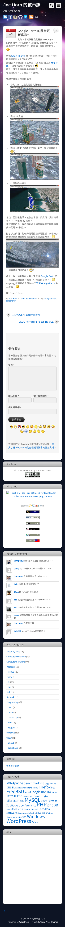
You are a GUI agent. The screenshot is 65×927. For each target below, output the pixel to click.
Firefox (45, 786)
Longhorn (45, 796)
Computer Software (28, 298)
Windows (10, 732)
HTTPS (10, 796)
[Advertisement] (32, 869)
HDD (43, 792)
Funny (9, 676)
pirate (9, 809)
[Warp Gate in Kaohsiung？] (32, 266)
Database (10, 666)
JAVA (10, 712)
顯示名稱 (13, 396)
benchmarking (34, 783)
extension (30, 787)
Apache (17, 783)
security (35, 809)
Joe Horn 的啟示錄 (31, 918)
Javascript (13, 717)
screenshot (11, 300)
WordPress (13, 747)
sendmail (45, 809)
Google (35, 791)
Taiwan (50, 813)
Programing (12, 702)
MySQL (32, 799)
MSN (22, 801)
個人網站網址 (15, 407)
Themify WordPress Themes (45, 921)
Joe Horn (13, 298)
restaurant (25, 809)
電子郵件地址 (41, 396)
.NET (10, 707)
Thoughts (10, 727)
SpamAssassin (24, 813)
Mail (8, 692)
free (53, 787)
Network (10, 697)
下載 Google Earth (45, 283)
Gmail (27, 792)
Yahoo (35, 822)
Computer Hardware (16, 656)
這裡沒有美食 (12, 765)
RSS (36, 16)
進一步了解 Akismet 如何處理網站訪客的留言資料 (32, 445)
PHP (10, 722)
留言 (11, 364)
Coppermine (50, 783)
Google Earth (18, 55)
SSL (32, 812)
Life (8, 681)
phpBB (11, 742)
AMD (9, 783)
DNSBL (10, 787)
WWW (9, 737)
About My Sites (13, 651)
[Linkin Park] (33, 535)
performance (28, 805)
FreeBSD (10, 671)
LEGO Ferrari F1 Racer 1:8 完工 (36, 321)
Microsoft (13, 800)
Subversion (41, 812)
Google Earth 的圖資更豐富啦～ (34, 32)
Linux (8, 686)
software (11, 812)
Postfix (15, 809)
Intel (20, 796)
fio (36, 787)
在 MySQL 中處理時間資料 (25, 314)
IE (15, 795)
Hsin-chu (52, 792)
